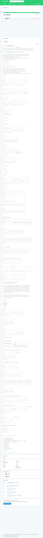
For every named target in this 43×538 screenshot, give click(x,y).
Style (4, 466)
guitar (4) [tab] (5, 41)
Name (4, 461)
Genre (4, 465)
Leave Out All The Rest (11, 482)
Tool (8, 7)
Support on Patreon (7, 503)
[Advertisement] (21, 28)
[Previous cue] (7, 15)
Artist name (5, 462)
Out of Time (9, 485)
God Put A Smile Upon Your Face (12, 495)
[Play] (4, 15)
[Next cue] (9, 15)
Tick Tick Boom (9, 488)
